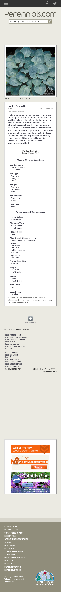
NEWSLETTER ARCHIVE (14, 558)
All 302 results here (13, 369)
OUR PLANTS (10, 545)
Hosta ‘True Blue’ (11, 353)
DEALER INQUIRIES (12, 570)
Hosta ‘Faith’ (9, 357)
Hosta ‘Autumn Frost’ (12, 335)
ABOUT (7, 542)
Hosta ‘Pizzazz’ (10, 349)
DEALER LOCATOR (12, 567)
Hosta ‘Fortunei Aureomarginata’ (17, 346)
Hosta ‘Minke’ (9, 342)
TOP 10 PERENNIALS (13, 533)
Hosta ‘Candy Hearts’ (13, 362)
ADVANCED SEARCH (13, 552)
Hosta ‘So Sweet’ (11, 355)
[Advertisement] (30, 36)
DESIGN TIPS (10, 536)
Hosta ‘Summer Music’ (13, 364)
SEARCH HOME (11, 527)
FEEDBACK (9, 548)
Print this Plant (30, 323)
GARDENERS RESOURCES (16, 539)
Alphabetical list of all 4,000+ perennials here (45, 370)
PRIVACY (8, 564)
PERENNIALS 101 (12, 530)
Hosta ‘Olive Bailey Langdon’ (16, 337)
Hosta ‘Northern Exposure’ (15, 339)
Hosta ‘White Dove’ (12, 359)
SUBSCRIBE (9, 555)
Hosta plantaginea (11, 344)
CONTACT (8, 561)
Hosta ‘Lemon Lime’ (12, 366)
